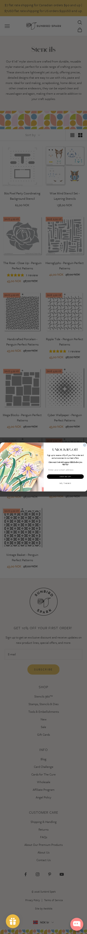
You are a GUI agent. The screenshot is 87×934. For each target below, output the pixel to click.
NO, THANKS (65, 483)
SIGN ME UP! (65, 476)
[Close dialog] (84, 445)
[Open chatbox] (76, 924)
